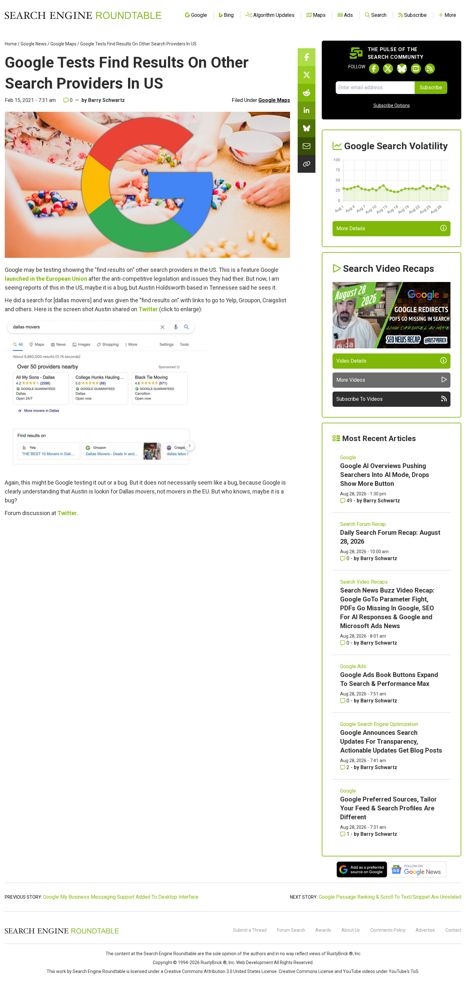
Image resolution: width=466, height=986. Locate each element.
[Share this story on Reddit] (306, 93)
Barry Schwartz (106, 100)
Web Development (254, 962)
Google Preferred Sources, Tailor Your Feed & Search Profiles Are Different (388, 808)
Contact (453, 930)
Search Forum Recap (363, 524)
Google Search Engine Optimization (379, 724)
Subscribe (431, 87)
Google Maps (63, 43)
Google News (34, 43)
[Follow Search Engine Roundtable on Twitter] (388, 69)
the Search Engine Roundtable (166, 953)
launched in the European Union (46, 278)
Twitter (148, 309)
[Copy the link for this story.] (306, 164)
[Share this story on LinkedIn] (306, 110)
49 (349, 501)
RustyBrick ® (214, 962)
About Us (350, 930)
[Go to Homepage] (83, 15)
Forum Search (291, 930)
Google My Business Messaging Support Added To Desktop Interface (120, 897)
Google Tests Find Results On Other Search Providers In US (138, 43)
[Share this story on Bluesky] (306, 128)
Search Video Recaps (364, 582)
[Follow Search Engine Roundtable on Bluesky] (402, 69)
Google (348, 457)
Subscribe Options (391, 105)
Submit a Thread (250, 930)
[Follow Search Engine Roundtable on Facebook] (374, 69)
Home (11, 43)
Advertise (425, 930)
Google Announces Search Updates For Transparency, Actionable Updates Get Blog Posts (391, 741)
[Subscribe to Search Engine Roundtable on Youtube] (416, 69)
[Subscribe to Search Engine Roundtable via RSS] (430, 69)
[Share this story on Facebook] (306, 57)
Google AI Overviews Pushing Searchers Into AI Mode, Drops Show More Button (384, 474)
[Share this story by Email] (306, 146)
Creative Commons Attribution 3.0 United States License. (221, 971)
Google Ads (353, 666)
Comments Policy (387, 930)
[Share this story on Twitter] (306, 75)
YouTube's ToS (403, 971)
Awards (323, 930)
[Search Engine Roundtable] (62, 932)
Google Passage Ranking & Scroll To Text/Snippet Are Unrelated (390, 897)
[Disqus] (147, 608)
